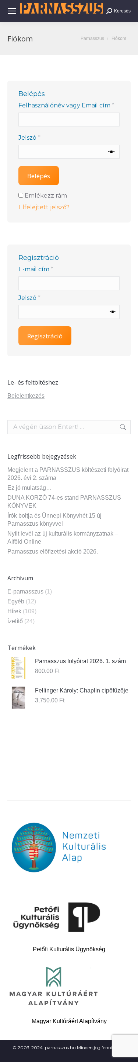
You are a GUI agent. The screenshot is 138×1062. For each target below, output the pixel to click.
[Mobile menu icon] (11, 11)
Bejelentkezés (26, 396)
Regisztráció (45, 336)
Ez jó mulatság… (29, 488)
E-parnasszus (25, 591)
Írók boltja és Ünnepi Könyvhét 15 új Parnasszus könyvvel (54, 519)
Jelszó (42, 137)
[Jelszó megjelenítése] (111, 151)
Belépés (38, 176)
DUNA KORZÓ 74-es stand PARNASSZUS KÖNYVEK (64, 502)
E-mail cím (48, 269)
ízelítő (15, 621)
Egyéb (15, 601)
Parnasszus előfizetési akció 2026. (52, 551)
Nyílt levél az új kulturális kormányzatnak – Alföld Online (62, 537)
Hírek (14, 611)
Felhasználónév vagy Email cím (69, 105)
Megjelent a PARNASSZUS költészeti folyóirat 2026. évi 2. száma (67, 474)
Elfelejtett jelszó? (44, 207)
